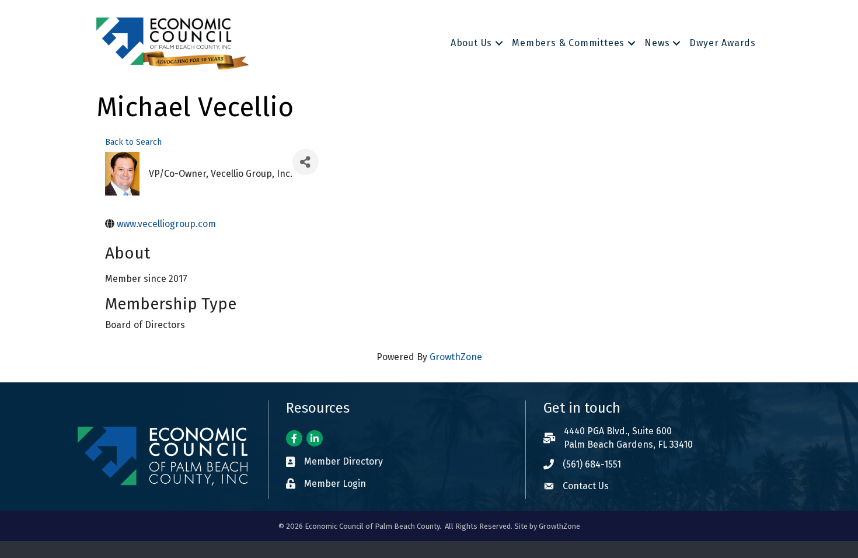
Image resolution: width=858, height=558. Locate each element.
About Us (471, 42)
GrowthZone (456, 356)
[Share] (305, 162)
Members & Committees (568, 42)
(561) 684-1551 (592, 464)
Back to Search (133, 142)
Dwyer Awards (722, 42)
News (656, 42)
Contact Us (586, 485)
